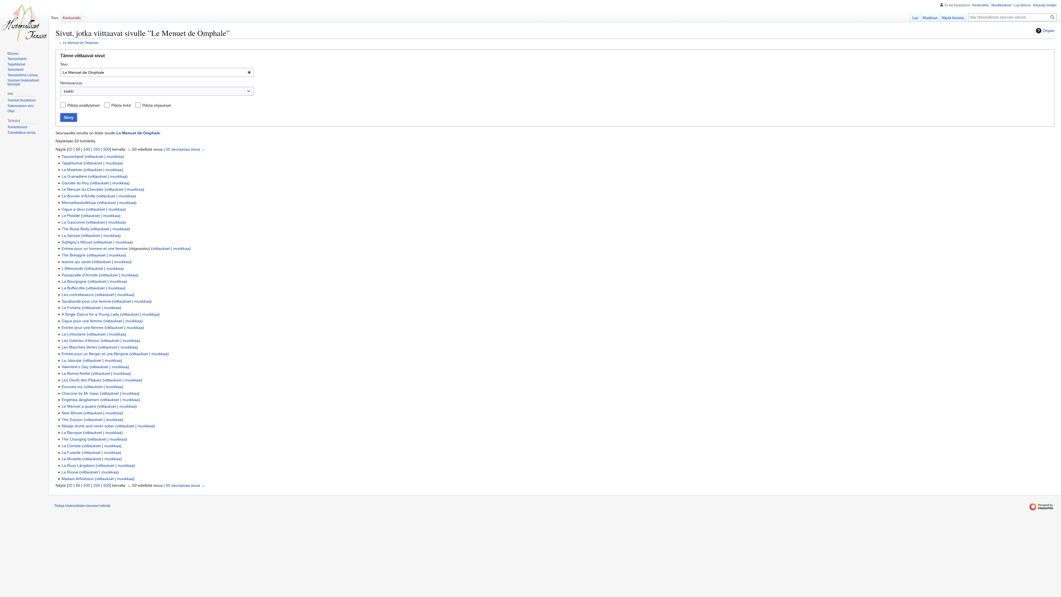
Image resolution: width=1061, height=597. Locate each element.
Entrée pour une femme (82, 327)
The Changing (74, 439)
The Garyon (72, 419)
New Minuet (72, 413)
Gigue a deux (73, 209)
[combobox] (157, 72)
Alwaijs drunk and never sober (88, 426)
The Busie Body (75, 229)
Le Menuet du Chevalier (83, 189)
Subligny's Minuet (77, 242)
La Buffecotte (73, 288)
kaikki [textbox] (68, 91)
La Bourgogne (74, 281)
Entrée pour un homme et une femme (95, 248)
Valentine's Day (75, 367)
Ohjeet (1048, 30)
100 (86, 149)
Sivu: (64, 64)
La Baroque (72, 432)
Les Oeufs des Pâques (81, 380)
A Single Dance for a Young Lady (90, 314)
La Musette (71, 459)
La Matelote (72, 169)
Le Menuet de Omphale (80, 42)
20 (70, 149)
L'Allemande (72, 268)
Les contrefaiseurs (78, 294)
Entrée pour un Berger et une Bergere (95, 354)
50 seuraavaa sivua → (185, 149)
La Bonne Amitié (76, 373)
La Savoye (71, 235)
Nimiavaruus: (71, 83)
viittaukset (94, 156)
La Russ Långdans (78, 465)
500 (106, 149)
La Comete (71, 446)
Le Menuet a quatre (79, 406)
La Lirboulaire (74, 334)
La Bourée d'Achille (78, 196)
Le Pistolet (71, 215)
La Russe (70, 472)
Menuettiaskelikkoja (79, 202)
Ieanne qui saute (76, 262)
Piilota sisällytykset (83, 105)
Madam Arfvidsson (78, 478)
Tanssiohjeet (72, 156)
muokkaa (115, 156)
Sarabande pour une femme (86, 301)
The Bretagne (74, 255)
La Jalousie (72, 360)
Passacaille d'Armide (80, 275)
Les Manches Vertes (79, 347)
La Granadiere (74, 176)
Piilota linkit (121, 105)
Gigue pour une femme (82, 321)
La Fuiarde (71, 452)
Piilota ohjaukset (156, 105)
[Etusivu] (24, 22)
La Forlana (71, 307)
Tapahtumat (72, 163)
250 (96, 149)
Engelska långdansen (80, 399)
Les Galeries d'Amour (80, 340)
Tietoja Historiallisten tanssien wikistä (82, 506)
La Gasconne (73, 222)
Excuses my (72, 386)
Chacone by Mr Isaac (80, 393)
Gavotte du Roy (75, 183)
